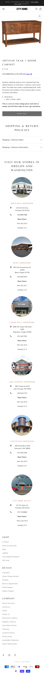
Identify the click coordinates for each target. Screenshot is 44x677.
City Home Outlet (22, 501)
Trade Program (7, 587)
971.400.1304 (22, 453)
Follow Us (6, 614)
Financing (5, 629)
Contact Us (6, 607)
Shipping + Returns (9, 622)
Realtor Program (8, 591)
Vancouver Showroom (22, 441)
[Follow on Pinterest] (15, 655)
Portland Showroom (22, 203)
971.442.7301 (22, 336)
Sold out (22, 114)
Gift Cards (5, 560)
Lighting (5, 553)
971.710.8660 (22, 512)
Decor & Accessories (9, 546)
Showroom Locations (9, 618)
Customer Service (8, 633)
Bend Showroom (22, 263)
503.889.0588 (22, 215)
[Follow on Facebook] (3, 655)
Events (4, 611)
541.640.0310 (22, 277)
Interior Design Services (10, 576)
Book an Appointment (10, 584)
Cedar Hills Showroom (22, 322)
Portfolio (5, 580)
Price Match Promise (9, 625)
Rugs (4, 549)
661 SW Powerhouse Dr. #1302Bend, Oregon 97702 (22, 270)
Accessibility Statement (10, 640)
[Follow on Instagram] (9, 655)
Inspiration (6, 573)
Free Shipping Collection (10, 557)
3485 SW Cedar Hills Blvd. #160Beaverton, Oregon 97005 (22, 329)
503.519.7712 (22, 393)
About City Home (8, 603)
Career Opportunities (9, 644)
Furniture (5, 542)
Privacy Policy (7, 636)
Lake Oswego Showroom (22, 382)
